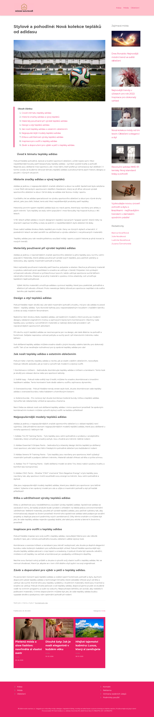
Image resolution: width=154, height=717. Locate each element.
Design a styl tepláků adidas (35, 125)
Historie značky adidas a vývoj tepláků (40, 117)
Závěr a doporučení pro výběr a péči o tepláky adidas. (48, 145)
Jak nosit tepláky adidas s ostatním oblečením (45, 129)
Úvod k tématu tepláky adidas (36, 113)
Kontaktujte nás (41, 603)
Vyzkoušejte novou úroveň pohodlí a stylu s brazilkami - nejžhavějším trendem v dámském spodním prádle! (126, 210)
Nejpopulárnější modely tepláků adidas (41, 133)
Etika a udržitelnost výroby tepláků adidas (42, 137)
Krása (118, 8)
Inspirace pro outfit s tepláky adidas (39, 141)
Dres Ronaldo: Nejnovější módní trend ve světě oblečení (125, 57)
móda (103, 611)
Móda (126, 8)
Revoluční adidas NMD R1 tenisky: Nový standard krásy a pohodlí (125, 170)
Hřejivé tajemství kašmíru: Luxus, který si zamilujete (88, 645)
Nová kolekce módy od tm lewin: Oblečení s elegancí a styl (126, 134)
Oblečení (135, 8)
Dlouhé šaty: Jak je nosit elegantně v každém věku (58, 645)
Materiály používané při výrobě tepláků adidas (44, 121)
